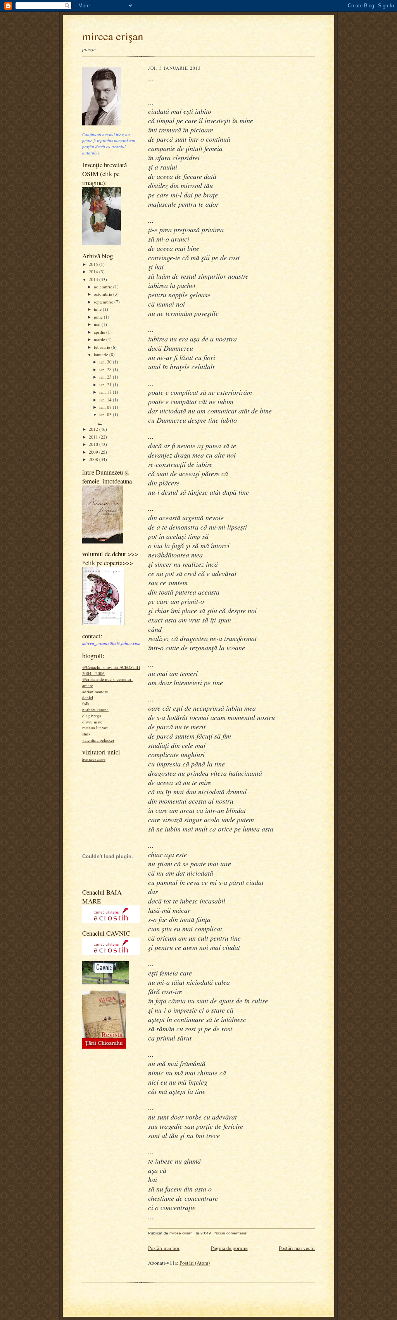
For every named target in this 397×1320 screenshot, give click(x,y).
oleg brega (91, 715)
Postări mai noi (164, 1248)
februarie (102, 347)
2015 (94, 264)
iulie (98, 309)
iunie (99, 317)
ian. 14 (106, 400)
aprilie (100, 332)
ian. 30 (106, 362)
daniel (87, 697)
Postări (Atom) (195, 1262)
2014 (94, 271)
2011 (94, 437)
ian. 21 (106, 384)
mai (98, 324)
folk (86, 703)
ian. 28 (106, 369)
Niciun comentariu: (231, 1233)
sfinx (86, 734)
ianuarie (101, 354)
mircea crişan (112, 35)
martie (100, 339)
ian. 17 (106, 392)
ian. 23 (106, 377)
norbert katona (95, 709)
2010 (94, 444)
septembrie (104, 302)
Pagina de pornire (229, 1248)
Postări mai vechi (297, 1248)
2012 (94, 429)
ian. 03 (106, 414)
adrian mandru (95, 691)
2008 (94, 459)
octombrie (103, 294)
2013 (94, 279)
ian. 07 (106, 407)
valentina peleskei (98, 740)
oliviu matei (93, 722)
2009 (94, 452)
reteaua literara (95, 727)
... (100, 422)
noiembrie (103, 287)
